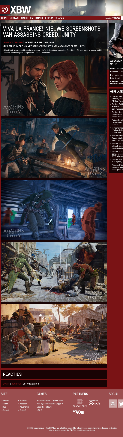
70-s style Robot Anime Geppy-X (50, 404)
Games (39, 18)
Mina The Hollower (44, 407)
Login (6, 383)
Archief (23, 410)
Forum (49, 18)
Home (4, 18)
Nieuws (14, 18)
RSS (4, 407)
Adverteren (24, 407)
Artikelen (27, 18)
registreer (17, 383)
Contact (6, 410)
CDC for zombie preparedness (82, 430)
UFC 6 (39, 410)
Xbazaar (60, 18)
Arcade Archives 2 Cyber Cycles (50, 400)
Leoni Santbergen (13, 42)
